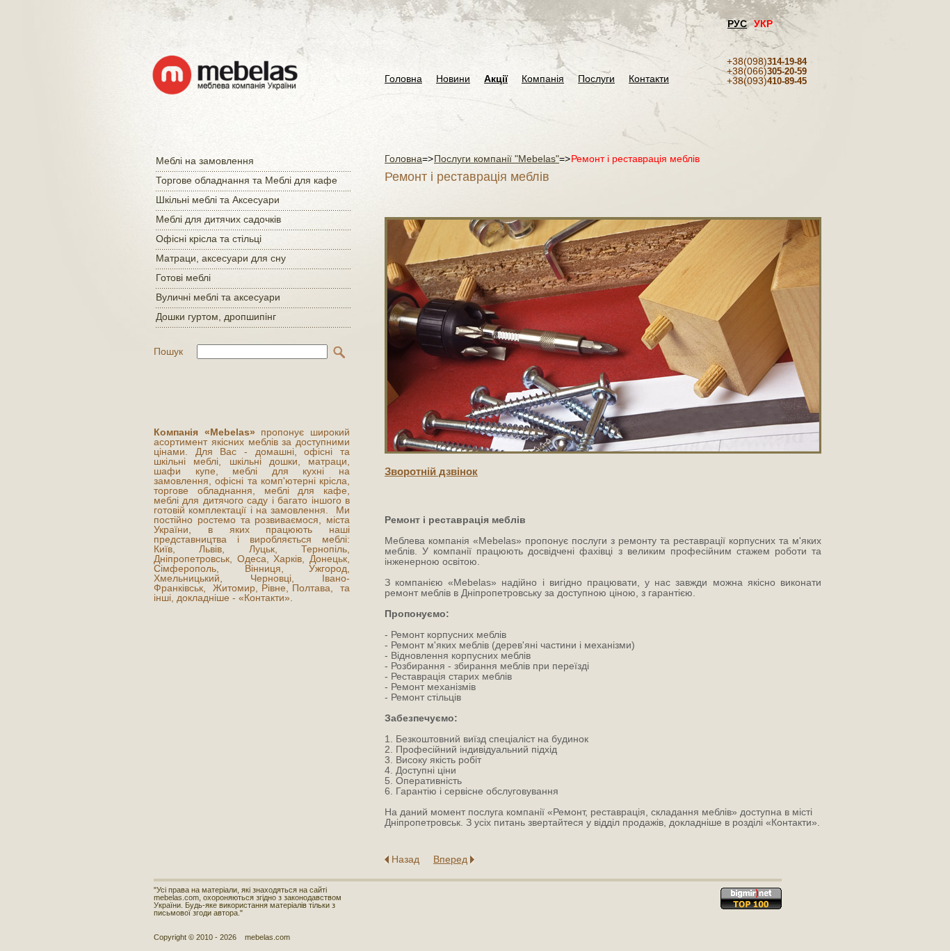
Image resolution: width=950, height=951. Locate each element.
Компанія (543, 79)
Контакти (649, 79)
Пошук (168, 351)
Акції (496, 79)
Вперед (450, 859)
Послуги (596, 79)
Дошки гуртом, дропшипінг (216, 316)
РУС (737, 23)
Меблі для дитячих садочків (218, 219)
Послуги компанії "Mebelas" (496, 158)
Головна (403, 79)
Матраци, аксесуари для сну (221, 258)
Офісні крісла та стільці (208, 238)
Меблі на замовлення (205, 160)
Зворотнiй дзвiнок (431, 471)
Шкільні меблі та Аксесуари (218, 199)
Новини (453, 79)
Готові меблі (183, 277)
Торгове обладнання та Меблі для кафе (246, 180)
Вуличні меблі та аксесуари (218, 297)
